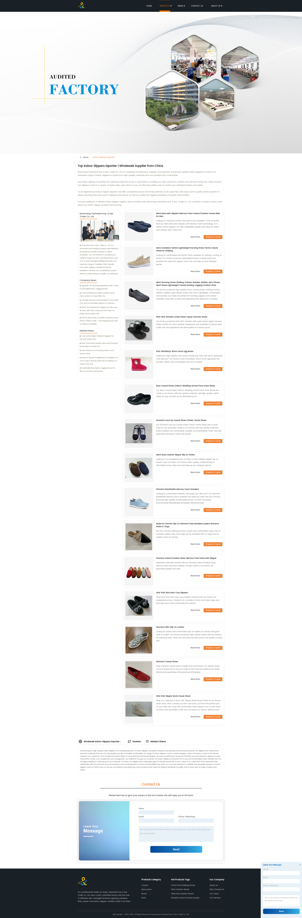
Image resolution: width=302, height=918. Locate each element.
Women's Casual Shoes (167, 661)
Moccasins (146, 889)
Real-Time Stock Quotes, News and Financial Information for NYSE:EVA (99, 345)
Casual (144, 885)
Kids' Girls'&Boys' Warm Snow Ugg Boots (174, 351)
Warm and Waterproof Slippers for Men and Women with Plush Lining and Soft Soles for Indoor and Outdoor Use (98, 310)
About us (215, 5)
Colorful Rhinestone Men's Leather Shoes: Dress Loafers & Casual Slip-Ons (97, 295)
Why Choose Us (217, 889)
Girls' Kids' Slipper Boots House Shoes (173, 696)
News (180, 5)
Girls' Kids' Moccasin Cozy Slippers (172, 592)
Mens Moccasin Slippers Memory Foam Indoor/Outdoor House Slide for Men (188, 215)
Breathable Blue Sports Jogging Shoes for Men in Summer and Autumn (97, 370)
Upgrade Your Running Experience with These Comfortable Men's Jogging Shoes (99, 287)
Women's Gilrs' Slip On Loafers (170, 627)
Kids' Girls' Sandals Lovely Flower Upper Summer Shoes (181, 316)
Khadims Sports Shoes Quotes (185, 897)
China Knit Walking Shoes (183, 885)
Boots (144, 893)
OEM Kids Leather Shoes (182, 893)
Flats (143, 897)
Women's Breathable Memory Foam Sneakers (177, 489)
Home (149, 5)
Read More (195, 237)
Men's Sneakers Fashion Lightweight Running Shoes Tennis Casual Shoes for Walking (187, 249)
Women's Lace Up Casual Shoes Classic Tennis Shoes (181, 420)
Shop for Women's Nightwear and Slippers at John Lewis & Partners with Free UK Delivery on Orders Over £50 (99, 360)
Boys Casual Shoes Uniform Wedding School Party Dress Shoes (185, 385)
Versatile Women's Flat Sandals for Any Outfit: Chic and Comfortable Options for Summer (99, 302)
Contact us (197, 5)
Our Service (215, 897)
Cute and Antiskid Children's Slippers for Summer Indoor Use (97, 338)
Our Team (214, 893)
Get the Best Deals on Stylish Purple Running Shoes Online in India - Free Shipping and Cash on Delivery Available (99, 320)
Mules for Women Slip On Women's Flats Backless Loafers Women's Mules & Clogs (187, 525)
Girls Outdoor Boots (180, 889)
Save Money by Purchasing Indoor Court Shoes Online (97, 352)
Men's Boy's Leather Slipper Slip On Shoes (175, 454)
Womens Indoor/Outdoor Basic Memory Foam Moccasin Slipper (186, 558)
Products (165, 5)
